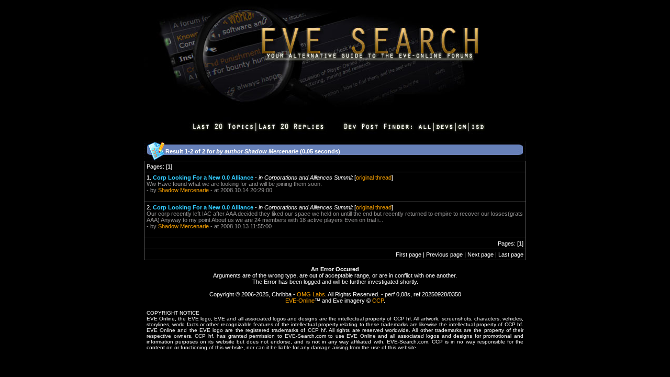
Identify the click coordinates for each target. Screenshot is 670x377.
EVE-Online (300, 300)
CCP (378, 300)
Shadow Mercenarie (183, 190)
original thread (374, 177)
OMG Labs (311, 294)
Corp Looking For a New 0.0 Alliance (203, 177)
